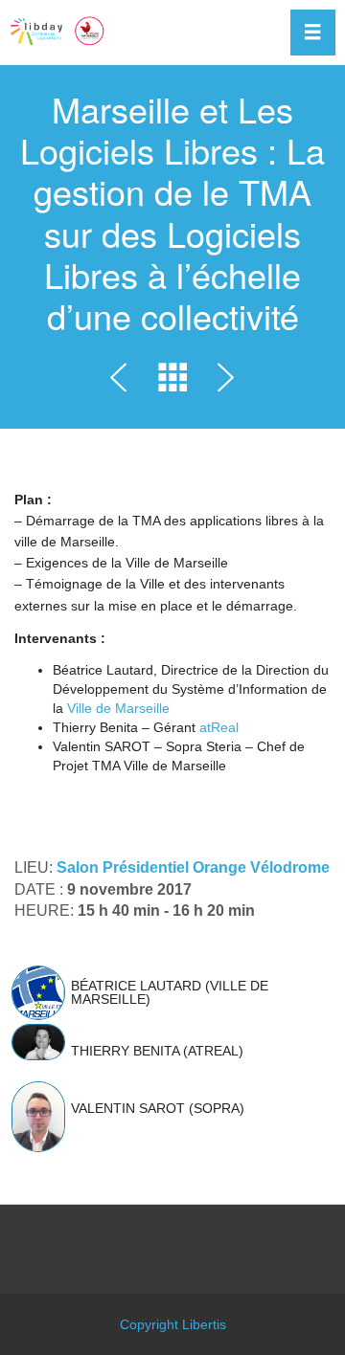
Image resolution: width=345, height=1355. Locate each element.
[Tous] (172, 381)
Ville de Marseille (118, 708)
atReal (219, 727)
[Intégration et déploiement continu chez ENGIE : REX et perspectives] (222, 381)
